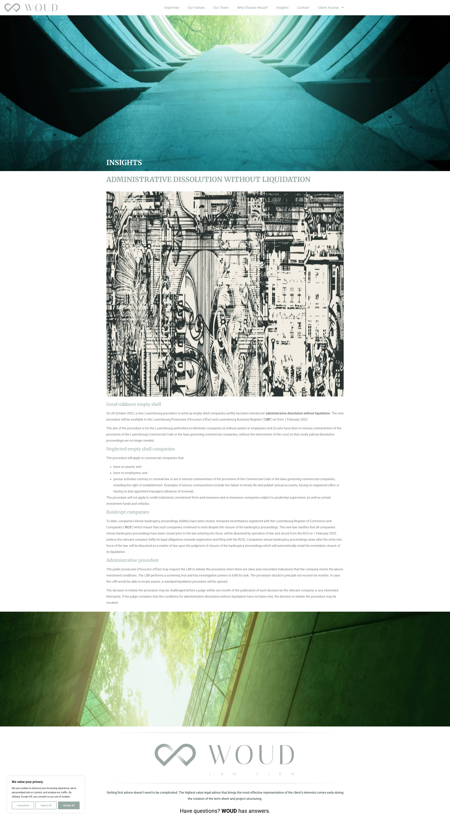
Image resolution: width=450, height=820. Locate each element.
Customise (23, 805)
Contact (303, 7)
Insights (282, 7)
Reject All (46, 805)
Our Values (196, 7)
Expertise (172, 7)
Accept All (69, 805)
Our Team (221, 7)
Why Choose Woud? (252, 7)
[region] (45, 794)
